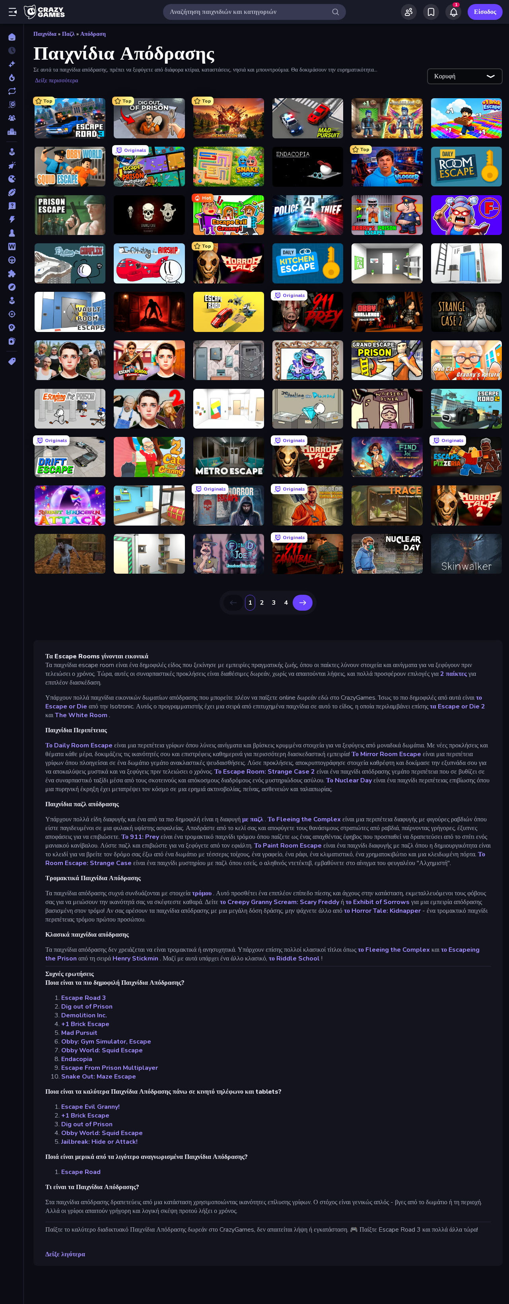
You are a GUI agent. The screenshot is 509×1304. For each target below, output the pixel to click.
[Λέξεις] (11, 246)
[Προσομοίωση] (11, 300)
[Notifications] (453, 12)
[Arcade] (11, 152)
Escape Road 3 (83, 998)
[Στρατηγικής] (11, 327)
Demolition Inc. (84, 1015)
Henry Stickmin (135, 958)
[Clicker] (11, 165)
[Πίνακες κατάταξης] (11, 131)
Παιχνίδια (44, 34)
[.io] (11, 179)
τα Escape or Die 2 (457, 706)
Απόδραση (93, 34)
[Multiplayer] (11, 118)
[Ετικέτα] (11, 361)
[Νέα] (11, 64)
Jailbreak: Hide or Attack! (99, 1141)
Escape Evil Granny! (90, 1106)
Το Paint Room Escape (288, 845)
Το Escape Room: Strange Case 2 (264, 771)
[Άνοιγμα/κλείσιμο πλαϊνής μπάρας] (12, 11)
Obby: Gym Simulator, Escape (106, 1041)
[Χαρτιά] (11, 341)
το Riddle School (294, 958)
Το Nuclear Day (349, 780)
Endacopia (76, 1059)
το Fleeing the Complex (394, 949)
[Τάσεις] (11, 77)
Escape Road (81, 1172)
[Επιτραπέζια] (11, 233)
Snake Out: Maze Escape (98, 1076)
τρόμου (202, 893)
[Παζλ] (11, 273)
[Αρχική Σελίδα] (11, 37)
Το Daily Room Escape (79, 745)
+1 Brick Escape (85, 1024)
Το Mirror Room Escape (386, 754)
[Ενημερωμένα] (11, 91)
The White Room (81, 715)
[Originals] (11, 104)
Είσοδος (485, 12)
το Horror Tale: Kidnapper (382, 910)
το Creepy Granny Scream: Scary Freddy (279, 902)
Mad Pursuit (79, 1032)
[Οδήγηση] (11, 260)
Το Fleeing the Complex (304, 819)
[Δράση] (11, 219)
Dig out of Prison (87, 1006)
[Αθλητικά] (11, 192)
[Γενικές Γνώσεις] (11, 206)
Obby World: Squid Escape (102, 1050)
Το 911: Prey (140, 836)
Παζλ (68, 34)
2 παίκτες (453, 673)
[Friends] (409, 12)
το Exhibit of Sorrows (378, 902)
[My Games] (431, 12)
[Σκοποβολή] (11, 314)
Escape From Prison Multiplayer (109, 1067)
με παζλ (252, 819)
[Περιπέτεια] (11, 287)
